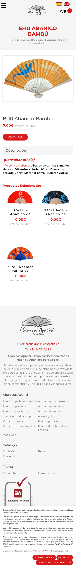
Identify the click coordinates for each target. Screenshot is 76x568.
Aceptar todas (44, 557)
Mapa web (9, 435)
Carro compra (46, 473)
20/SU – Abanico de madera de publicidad (20, 216)
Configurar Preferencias (54, 562)
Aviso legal (45, 416)
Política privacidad (49, 421)
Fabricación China (55, 39)
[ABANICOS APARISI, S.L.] (38, 7)
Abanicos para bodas (51, 406)
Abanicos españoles (15, 411)
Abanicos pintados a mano (20, 401)
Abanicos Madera (38, 43)
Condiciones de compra (18, 416)
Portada (15, 39)
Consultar (15, 137)
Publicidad (38, 39)
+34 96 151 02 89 (40, 349)
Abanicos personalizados (53, 401)
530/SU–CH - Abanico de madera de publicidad (55, 216)
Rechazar (64, 557)
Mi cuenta (9, 473)
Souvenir (8, 456)
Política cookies (13, 421)
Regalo (42, 451)
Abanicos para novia (15, 406)
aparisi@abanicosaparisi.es (42, 344)
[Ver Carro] (64, 11)
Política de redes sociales (19, 426)
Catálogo (26, 39)
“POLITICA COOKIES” (41, 551)
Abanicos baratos (49, 411)
